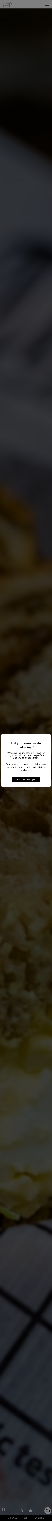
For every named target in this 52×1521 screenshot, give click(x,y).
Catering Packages (26, 780)
